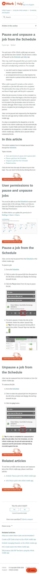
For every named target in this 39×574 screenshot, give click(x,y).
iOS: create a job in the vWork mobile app (15, 547)
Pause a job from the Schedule (16, 158)
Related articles (11, 163)
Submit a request (27, 519)
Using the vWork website (20, 10)
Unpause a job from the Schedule (17, 161)
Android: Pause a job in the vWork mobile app (21, 476)
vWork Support (6, 10)
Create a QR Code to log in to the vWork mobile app (19, 539)
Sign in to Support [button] (28, 4)
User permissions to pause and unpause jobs (21, 156)
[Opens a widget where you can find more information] (31, 570)
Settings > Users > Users (10, 215)
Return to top (6, 526)
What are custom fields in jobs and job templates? (18, 535)
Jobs (25, 57)
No (25, 509)
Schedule (17, 57)
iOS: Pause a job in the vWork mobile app (19, 480)
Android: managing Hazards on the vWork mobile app (19, 543)
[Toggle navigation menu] (23, 2)
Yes (14, 509)
